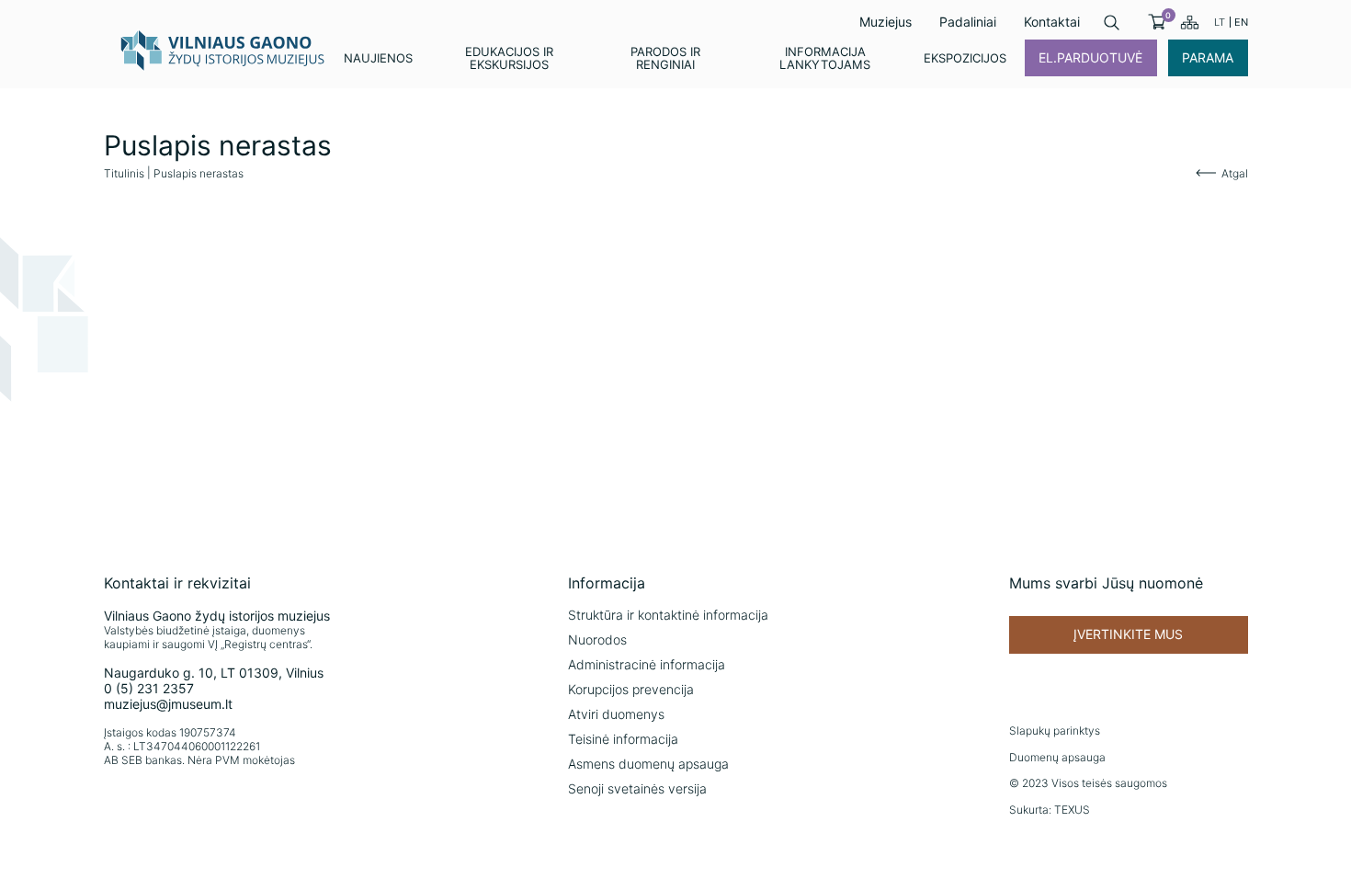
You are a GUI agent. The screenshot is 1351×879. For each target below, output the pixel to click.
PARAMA (1207, 57)
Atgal (1234, 173)
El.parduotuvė (1090, 57)
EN (1241, 22)
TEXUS (1072, 809)
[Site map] (1189, 22)
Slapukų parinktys (1054, 730)
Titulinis (124, 173)
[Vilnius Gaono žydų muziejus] (223, 49)
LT (1219, 22)
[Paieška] (1111, 22)
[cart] (1156, 22)
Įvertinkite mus (1128, 634)
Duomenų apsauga (1057, 757)
